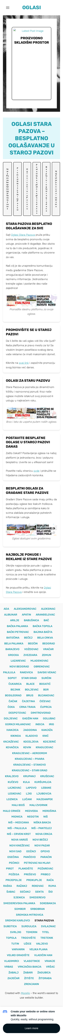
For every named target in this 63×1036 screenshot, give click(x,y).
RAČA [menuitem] (50, 880)
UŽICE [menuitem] (27, 943)
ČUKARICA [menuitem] (15, 684)
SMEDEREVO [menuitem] (37, 897)
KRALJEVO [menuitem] (12, 776)
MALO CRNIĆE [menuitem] (11, 811)
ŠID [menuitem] (50, 891)
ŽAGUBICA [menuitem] (44, 972)
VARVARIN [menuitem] (18, 949)
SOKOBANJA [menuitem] (48, 903)
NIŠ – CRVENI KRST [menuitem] (19, 834)
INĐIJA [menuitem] (39, 724)
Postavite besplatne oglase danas (37, 189)
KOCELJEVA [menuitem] (30, 741)
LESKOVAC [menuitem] (14, 793)
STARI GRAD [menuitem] (29, 678)
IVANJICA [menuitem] (12, 730)
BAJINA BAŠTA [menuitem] (43, 632)
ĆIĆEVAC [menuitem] (45, 701)
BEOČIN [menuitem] (33, 643)
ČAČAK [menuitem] (13, 701)
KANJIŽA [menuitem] (47, 730)
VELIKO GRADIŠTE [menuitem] (18, 955)
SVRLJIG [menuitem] (15, 932)
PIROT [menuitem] (10, 868)
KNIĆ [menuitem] (45, 735)
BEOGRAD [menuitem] (48, 643)
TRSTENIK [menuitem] (46, 937)
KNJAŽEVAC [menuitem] (11, 741)
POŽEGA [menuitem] (14, 874)
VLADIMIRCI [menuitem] (11, 961)
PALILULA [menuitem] (9, 672)
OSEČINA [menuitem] (13, 857)
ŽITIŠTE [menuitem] (29, 978)
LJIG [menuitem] (29, 793)
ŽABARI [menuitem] (28, 972)
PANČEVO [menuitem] (29, 857)
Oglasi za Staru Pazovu (27, 189)
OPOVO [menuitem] (45, 851)
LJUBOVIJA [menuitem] (43, 793)
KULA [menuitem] (26, 782)
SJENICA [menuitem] (19, 897)
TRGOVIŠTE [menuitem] (28, 937)
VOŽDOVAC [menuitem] (31, 649)
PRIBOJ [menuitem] (45, 874)
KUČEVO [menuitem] (13, 782)
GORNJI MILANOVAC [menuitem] (18, 724)
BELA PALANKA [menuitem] (13, 643)
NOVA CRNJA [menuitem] (43, 834)
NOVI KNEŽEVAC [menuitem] (19, 845)
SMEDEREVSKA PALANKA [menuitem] (19, 903)
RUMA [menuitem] (52, 886)
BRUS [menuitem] (29, 695)
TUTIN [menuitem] (15, 943)
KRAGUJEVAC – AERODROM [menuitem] (29, 753)
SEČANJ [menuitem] (25, 891)
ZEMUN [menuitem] (46, 655)
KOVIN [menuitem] (27, 747)
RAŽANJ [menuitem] (22, 886)
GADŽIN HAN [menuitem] (30, 718)
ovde (36, 470)
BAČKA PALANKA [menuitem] (17, 626)
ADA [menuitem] (6, 608)
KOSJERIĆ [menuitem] (49, 741)
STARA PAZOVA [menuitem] (44, 920)
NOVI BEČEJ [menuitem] (40, 839)
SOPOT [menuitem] (12, 678)
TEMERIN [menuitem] (31, 932)
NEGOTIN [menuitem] (33, 816)
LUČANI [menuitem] (27, 799)
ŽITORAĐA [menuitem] (45, 978)
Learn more (31, 1028)
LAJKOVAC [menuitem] (14, 787)
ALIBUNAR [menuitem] (10, 614)
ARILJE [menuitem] (14, 620)
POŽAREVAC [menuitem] (45, 868)
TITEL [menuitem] (45, 932)
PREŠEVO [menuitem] (30, 874)
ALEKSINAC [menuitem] (48, 608)
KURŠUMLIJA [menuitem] (42, 782)
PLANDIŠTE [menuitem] (25, 868)
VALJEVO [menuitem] (42, 943)
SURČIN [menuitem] (46, 678)
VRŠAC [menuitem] (50, 966)
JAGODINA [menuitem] (30, 730)
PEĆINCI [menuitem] (14, 862)
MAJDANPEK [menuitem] (44, 799)
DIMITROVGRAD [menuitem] (41, 712)
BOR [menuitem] (46, 689)
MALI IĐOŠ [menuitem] (18, 805)
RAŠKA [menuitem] (7, 886)
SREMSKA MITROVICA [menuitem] (29, 914)
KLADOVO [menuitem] (31, 735)
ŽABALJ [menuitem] (13, 972)
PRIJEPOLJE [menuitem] (14, 880)
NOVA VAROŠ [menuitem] (19, 839)
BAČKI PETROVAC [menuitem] (18, 632)
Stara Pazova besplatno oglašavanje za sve (7, 189)
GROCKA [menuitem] (13, 655)
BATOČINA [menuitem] (12, 637)
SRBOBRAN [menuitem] (37, 909)
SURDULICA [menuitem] (28, 926)
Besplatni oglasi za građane (46, 189)
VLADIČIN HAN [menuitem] (43, 955)
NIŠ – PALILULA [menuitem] (17, 828)
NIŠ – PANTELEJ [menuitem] (41, 828)
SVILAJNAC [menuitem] (48, 926)
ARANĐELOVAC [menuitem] (45, 614)
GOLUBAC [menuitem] (49, 718)
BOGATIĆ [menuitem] (45, 684)
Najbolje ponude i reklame (56, 189)
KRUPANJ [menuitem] (29, 776)
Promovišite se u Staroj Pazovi (17, 189)
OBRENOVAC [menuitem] (42, 666)
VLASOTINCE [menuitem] (32, 961)
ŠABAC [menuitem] (10, 891)
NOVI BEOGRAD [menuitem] (19, 666)
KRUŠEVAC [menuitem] (47, 776)
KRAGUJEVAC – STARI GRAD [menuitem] (29, 770)
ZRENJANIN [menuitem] (31, 984)
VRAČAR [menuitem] (48, 649)
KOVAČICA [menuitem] (12, 747)
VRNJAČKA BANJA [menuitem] (29, 966)
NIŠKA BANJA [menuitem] (42, 822)
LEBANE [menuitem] (46, 787)
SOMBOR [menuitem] (20, 909)
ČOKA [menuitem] (11, 707)
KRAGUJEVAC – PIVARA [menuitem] (29, 758)
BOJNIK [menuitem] (15, 689)
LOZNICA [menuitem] (12, 799)
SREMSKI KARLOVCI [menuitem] (17, 920)
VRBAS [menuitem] (8, 966)
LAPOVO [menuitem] (31, 787)
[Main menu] (8, 8)
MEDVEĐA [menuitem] (31, 811)
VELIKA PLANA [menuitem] (38, 949)
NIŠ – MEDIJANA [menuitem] (18, 822)
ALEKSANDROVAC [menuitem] (25, 608)
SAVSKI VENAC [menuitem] (47, 672)
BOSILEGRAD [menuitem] (13, 695)
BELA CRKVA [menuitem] (45, 637)
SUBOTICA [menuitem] (10, 926)
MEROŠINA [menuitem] (49, 811)
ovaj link (24, 362)
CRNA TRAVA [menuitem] (27, 707)
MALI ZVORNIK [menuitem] (38, 805)
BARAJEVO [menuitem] (12, 649)
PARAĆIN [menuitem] (46, 857)
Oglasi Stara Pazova (23, 234)
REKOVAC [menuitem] (38, 886)
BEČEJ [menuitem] (28, 637)
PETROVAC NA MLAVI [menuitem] (37, 862)
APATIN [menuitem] (26, 614)
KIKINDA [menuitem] (16, 735)
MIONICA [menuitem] (16, 816)
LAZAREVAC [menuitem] (18, 660)
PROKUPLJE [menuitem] (34, 880)
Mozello (25, 993)
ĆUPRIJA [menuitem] (46, 707)
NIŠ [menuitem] (45, 816)
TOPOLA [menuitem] (11, 937)
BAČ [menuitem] (46, 620)
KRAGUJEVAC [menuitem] (44, 747)
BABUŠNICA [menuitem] (31, 620)
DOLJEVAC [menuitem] (11, 718)
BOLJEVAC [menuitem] (32, 689)
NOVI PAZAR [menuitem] (42, 845)
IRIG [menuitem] (51, 724)
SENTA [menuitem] (39, 891)
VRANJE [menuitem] (50, 961)
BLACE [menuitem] (30, 684)
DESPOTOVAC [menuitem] (17, 712)
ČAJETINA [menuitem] (28, 701)
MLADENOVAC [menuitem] (39, 660)
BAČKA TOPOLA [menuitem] (42, 626)
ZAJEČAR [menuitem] (13, 978)
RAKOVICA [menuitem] (26, 672)
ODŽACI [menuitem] (31, 851)
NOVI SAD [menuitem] (15, 851)
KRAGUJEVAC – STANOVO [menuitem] (29, 764)
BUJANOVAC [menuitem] (46, 695)
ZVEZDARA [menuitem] (30, 655)
